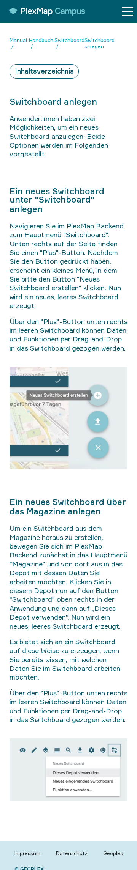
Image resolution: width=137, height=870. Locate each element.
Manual (18, 40)
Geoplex (113, 853)
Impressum (27, 853)
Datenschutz (72, 853)
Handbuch (41, 40)
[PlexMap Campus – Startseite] (44, 11)
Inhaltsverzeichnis (44, 71)
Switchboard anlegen (99, 43)
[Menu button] (127, 12)
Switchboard (69, 40)
